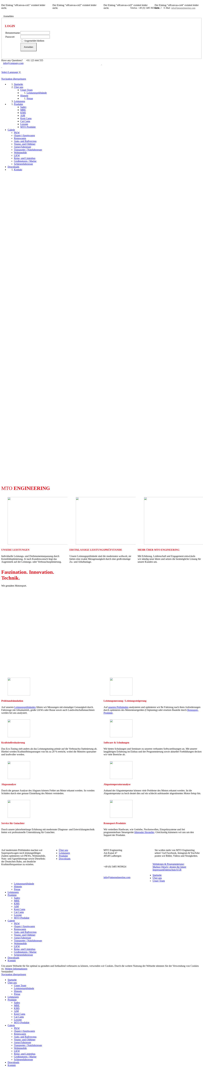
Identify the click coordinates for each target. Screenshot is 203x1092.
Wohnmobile (20, 943)
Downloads (64, 858)
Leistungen (64, 853)
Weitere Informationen (16, 968)
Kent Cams (19, 909)
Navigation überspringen (13, 78)
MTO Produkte (21, 917)
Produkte (63, 855)
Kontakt (12, 960)
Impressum (158, 869)
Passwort (9, 36)
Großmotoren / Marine (25, 952)
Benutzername (12, 32)
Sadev (17, 898)
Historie (18, 886)
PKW (17, 923)
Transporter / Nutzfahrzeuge (28, 940)
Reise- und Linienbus (24, 949)
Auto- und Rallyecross (25, 932)
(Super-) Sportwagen (24, 926)
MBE (17, 900)
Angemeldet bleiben (34, 40)
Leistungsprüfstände (24, 883)
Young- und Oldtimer (24, 935)
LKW (17, 946)
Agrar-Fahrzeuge (22, 937)
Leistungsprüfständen (25, 707)
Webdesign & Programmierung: (169, 865)
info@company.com (13, 63)
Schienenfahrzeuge (23, 954)
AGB (178, 869)
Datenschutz (170, 869)
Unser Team (159, 880)
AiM (16, 906)
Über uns (63, 850)
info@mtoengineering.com (183, 8)
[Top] (2, 1073)
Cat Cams (19, 912)
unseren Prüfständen (118, 707)
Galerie (11, 920)
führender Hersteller (144, 832)
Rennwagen (20, 929)
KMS (17, 903)
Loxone (18, 915)
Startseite (157, 875)
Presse (17, 889)
